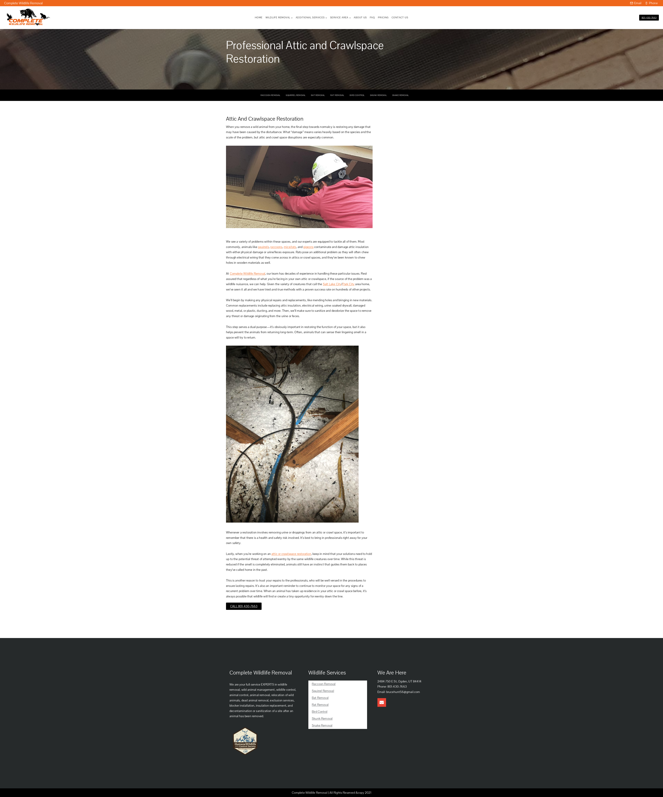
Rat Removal (337, 95)
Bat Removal (318, 95)
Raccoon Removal (270, 95)
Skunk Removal (378, 95)
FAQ (372, 17)
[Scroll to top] (654, 790)
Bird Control (357, 95)
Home (259, 17)
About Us (360, 17)
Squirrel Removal (295, 95)
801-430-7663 (649, 17)
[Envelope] (381, 702)
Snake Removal (400, 95)
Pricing (383, 17)
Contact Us (400, 17)
